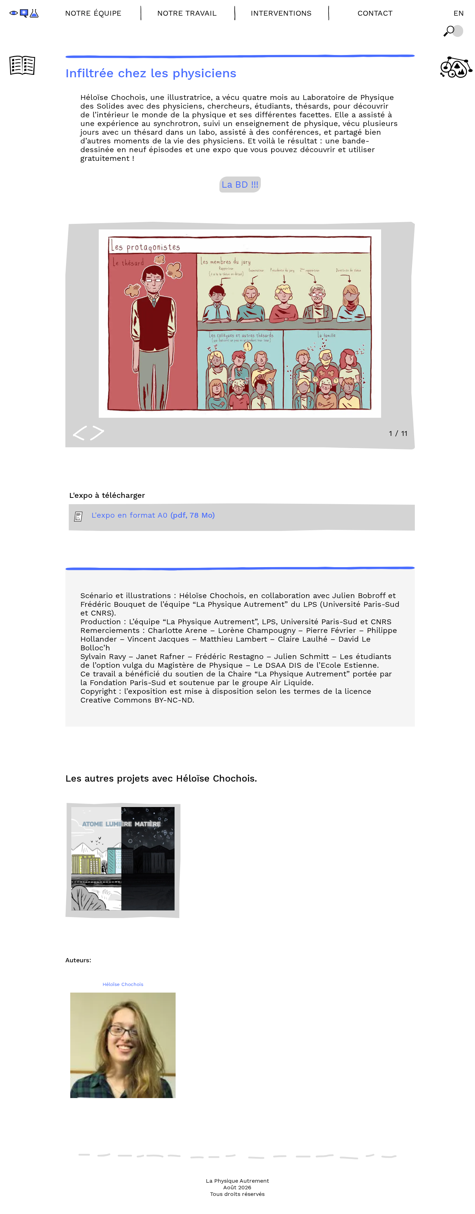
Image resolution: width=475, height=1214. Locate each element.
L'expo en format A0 (153, 515)
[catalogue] (22, 66)
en (458, 13)
